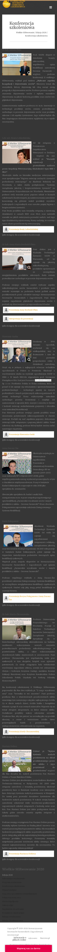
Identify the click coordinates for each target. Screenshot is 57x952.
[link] (43, 380)
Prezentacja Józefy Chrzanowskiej (24, 731)
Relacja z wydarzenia (11, 917)
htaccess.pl (45, 938)
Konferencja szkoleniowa (13, 886)
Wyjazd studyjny (9, 890)
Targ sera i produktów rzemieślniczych (19, 894)
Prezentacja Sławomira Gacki (21, 434)
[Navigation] (50, 7)
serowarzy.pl (13, 935)
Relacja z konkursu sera (12, 920)
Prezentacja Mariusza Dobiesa (22, 854)
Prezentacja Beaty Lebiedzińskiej (23, 229)
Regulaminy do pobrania (13, 909)
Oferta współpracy (10, 901)
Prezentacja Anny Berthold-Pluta (23, 310)
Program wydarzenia (11, 882)
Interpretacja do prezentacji (21, 319)
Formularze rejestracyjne (13, 913)
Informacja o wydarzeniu (13, 878)
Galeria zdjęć (7, 905)
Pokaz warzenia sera (11, 898)
